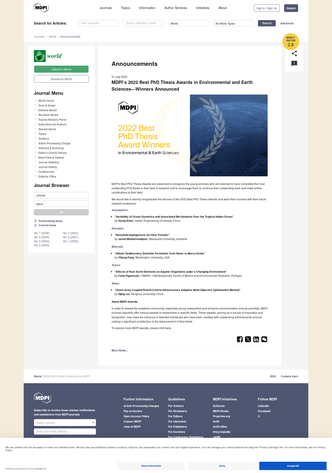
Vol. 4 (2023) (41, 245)
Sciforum (219, 406)
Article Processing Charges (141, 406)
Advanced (286, 23)
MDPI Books (221, 411)
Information (147, 7)
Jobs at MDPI (132, 427)
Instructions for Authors (52, 124)
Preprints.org (221, 416)
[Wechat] (264, 341)
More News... (120, 350)
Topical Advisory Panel (52, 119)
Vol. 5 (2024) (41, 241)
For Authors (176, 406)
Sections (43, 138)
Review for (61, 79)
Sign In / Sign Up (267, 8)
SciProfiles (220, 427)
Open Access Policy (137, 416)
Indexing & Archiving (51, 148)
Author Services (175, 7)
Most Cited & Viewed (51, 157)
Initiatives (202, 7)
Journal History (47, 167)
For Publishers (177, 427)
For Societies (176, 432)
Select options (45, 422)
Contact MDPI (132, 421)
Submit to (61, 69)
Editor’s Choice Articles (52, 153)
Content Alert (289, 376)
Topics (125, 7)
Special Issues (47, 129)
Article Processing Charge (54, 143)
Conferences (46, 171)
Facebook (264, 411)
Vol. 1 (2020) (70, 241)
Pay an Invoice (133, 411)
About (222, 7)
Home (46, 100)
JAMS (217, 437)
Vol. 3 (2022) (70, 233)
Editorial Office (47, 176)
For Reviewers (177, 411)
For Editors (175, 416)
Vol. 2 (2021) (70, 237)
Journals (106, 7)
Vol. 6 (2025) (41, 237)
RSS (273, 376)
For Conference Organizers (185, 437)
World (52, 36)
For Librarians (177, 421)
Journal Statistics (48, 162)
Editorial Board (47, 110)
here (168, 328)
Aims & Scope (47, 105)
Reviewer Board (48, 115)
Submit (291, 8)
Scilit (216, 421)
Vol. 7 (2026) (41, 233)
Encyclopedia (221, 432)
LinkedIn (263, 406)
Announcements (70, 36)
